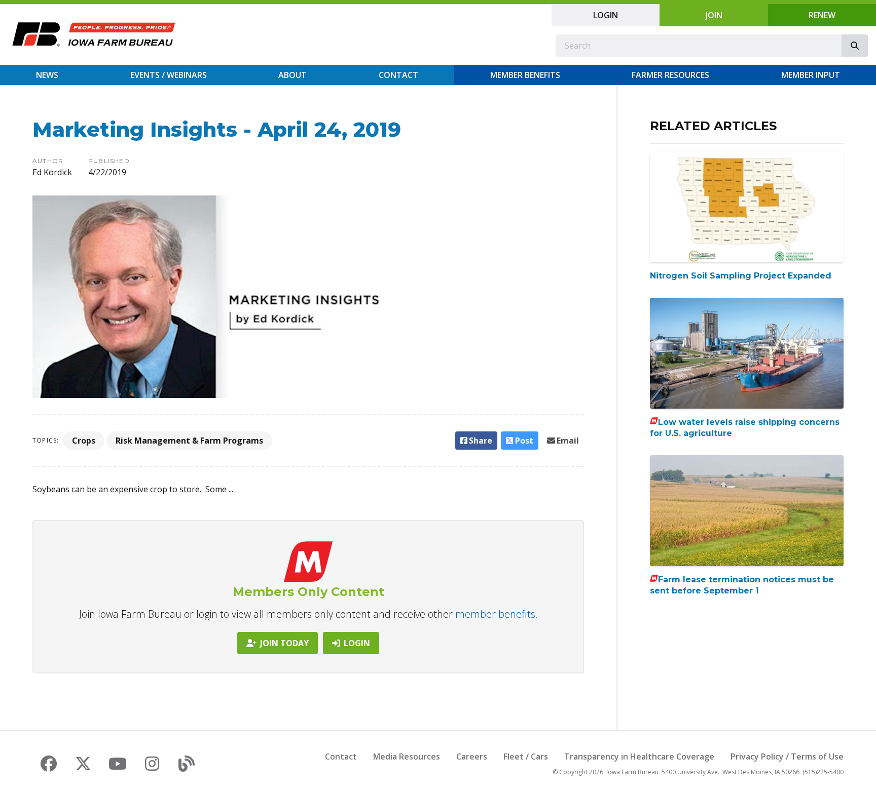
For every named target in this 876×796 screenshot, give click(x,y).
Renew (822, 15)
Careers (471, 756)
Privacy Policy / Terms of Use (787, 756)
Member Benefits (525, 75)
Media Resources (406, 756)
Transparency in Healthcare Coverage (639, 756)
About (292, 75)
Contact (398, 75)
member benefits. (496, 614)
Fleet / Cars (525, 756)
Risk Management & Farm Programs (189, 440)
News (47, 75)
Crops (83, 440)
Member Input (810, 75)
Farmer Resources (670, 75)
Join (714, 15)
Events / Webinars (168, 75)
